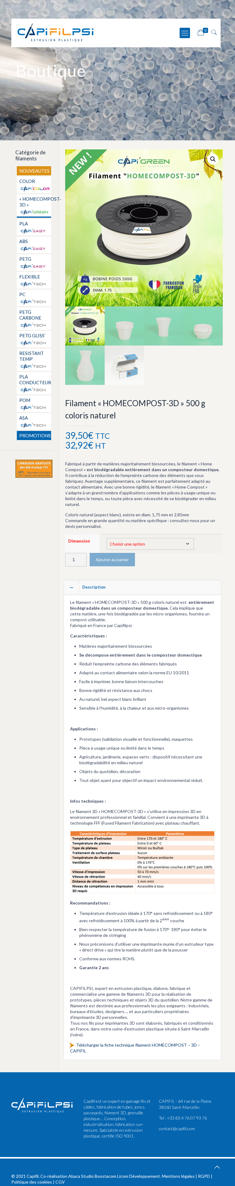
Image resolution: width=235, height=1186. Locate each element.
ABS (23, 241)
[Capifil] (55, 32)
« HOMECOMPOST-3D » (34, 201)
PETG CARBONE (30, 315)
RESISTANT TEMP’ (31, 356)
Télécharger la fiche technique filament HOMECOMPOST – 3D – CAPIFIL (135, 1047)
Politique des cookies (31, 1181)
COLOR (27, 181)
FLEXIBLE (29, 276)
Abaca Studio (81, 1176)
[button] (212, 159)
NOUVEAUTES (34, 171)
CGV (60, 1181)
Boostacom (105, 1176)
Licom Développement (138, 1176)
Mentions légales (178, 1176)
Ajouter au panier (112, 559)
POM (24, 400)
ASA (23, 418)
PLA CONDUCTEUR (34, 379)
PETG (25, 259)
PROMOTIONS (34, 435)
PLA (23, 223)
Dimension (79, 540)
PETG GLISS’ (32, 335)
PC (22, 294)
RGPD (204, 1176)
